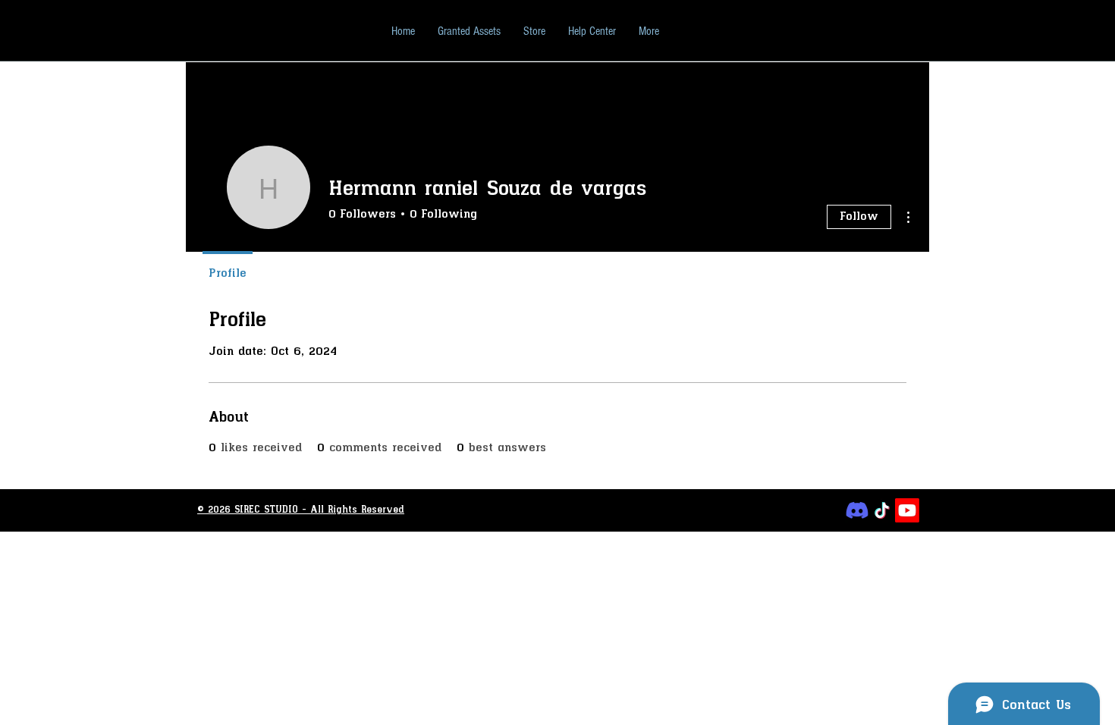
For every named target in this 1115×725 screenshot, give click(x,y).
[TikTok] (882, 510)
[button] (592, 31)
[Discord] (857, 510)
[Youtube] (907, 510)
